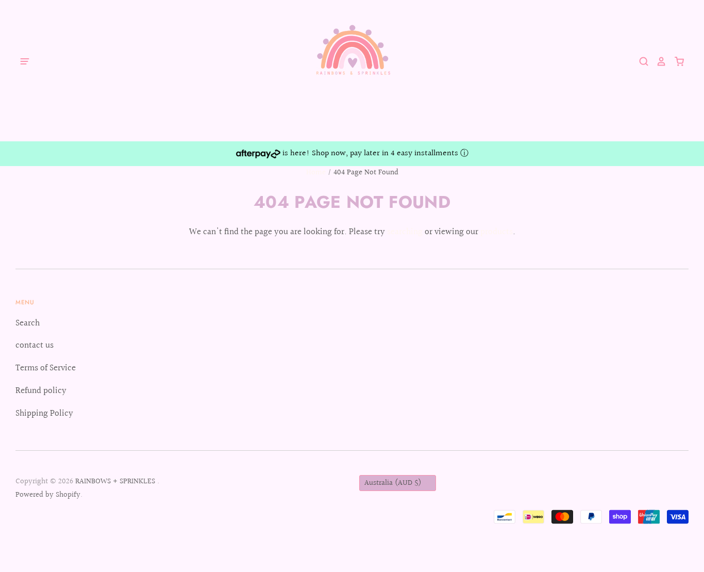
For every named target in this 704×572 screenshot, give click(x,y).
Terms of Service (45, 368)
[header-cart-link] (675, 61)
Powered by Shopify (47, 495)
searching (405, 232)
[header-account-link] (657, 61)
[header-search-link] (640, 61)
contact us (34, 345)
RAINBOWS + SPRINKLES (116, 481)
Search (27, 323)
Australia (393, 483)
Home (316, 172)
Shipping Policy (44, 413)
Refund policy (40, 391)
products (496, 232)
